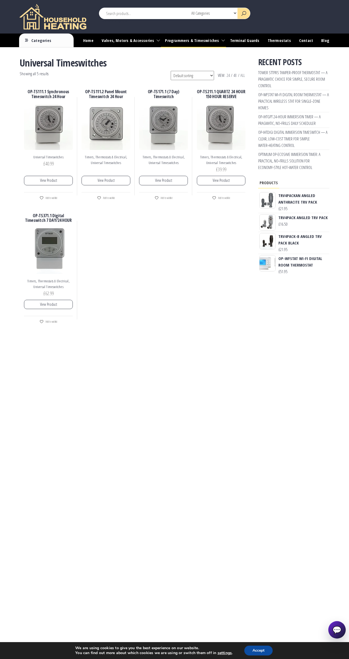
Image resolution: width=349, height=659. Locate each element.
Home (88, 40)
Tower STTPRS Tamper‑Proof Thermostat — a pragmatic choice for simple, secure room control (292, 79)
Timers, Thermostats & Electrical (105, 157)
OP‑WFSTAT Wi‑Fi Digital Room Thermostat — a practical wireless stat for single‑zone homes (293, 101)
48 (235, 75)
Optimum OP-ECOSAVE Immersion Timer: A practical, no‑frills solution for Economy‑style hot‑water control (289, 161)
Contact (306, 40)
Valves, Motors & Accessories (128, 40)
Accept (258, 650)
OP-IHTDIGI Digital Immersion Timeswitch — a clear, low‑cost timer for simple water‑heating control (292, 138)
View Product (48, 180)
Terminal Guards (245, 40)
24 (228, 75)
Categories (41, 40)
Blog (325, 40)
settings (225, 653)
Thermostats (279, 40)
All (242, 75)
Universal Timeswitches (48, 157)
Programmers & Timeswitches (192, 40)
